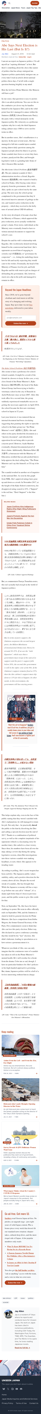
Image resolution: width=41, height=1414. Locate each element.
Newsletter (6, 8)
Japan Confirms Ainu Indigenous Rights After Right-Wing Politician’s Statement (21, 508)
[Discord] (21, 1389)
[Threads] (12, 1389)
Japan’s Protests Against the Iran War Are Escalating (20, 517)
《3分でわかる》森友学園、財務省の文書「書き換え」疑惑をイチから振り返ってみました (20, 339)
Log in (29, 57)
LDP (15, 1298)
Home (4, 1395)
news (23, 1298)
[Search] (9, 3)
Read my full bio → (22, 1348)
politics (30, 1298)
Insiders (30, 724)
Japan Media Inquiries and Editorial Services (19, 1399)
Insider (35, 3)
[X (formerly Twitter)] (8, 1389)
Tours (23, 8)
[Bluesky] (4, 1389)
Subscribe (22, 57)
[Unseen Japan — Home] (4, 3)
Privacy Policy (7, 1403)
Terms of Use (21, 1403)
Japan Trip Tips (31, 8)
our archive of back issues (19, 734)
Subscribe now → (21, 323)
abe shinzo (7, 1298)
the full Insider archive (24, 1270)
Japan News (15, 8)
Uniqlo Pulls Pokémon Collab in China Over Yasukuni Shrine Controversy (19, 525)
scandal (5, 1302)
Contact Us (33, 1403)
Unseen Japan (11, 1380)
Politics (5, 41)
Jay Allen (5, 54)
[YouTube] (17, 1389)
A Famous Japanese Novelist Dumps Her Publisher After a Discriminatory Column (21, 1256)
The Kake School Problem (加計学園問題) (19, 368)
